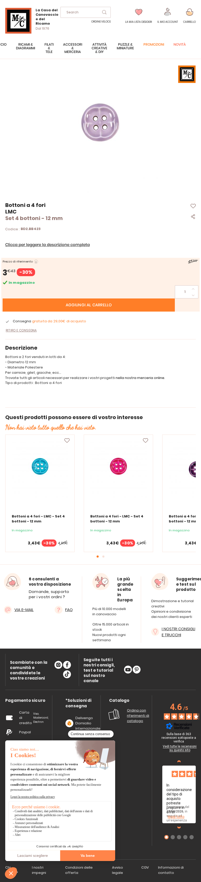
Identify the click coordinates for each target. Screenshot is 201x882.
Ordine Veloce (101, 22)
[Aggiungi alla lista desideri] (67, 440)
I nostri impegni (39, 870)
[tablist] (25, 700)
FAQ (69, 609)
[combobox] (85, 12)
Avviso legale (117, 870)
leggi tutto (176, 817)
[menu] (100, 51)
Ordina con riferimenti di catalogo (138, 715)
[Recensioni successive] (179, 827)
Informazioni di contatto (171, 870)
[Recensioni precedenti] (179, 761)
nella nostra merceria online (140, 377)
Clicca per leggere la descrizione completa (47, 245)
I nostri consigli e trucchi (178, 632)
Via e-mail (24, 609)
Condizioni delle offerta (79, 870)
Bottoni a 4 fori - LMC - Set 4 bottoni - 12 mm (38, 519)
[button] (167, 16)
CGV (145, 867)
